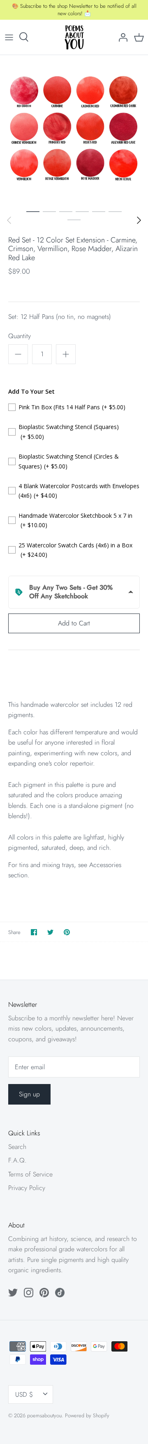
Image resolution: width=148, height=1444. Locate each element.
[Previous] (9, 220)
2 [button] (49, 211)
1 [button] (33, 211)
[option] (74, 129)
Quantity (19, 336)
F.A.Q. (17, 1160)
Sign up (29, 1094)
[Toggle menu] (9, 37)
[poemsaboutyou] (74, 37)
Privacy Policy (26, 1188)
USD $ (24, 1394)
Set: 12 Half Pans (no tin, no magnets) (59, 316)
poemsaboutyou (44, 1415)
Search (17, 1146)
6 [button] (115, 211)
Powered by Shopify (87, 1415)
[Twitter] (13, 1292)
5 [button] (98, 211)
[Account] (121, 37)
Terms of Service (30, 1174)
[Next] (139, 220)
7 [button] (74, 219)
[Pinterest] (44, 1292)
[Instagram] (28, 1292)
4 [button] (82, 211)
